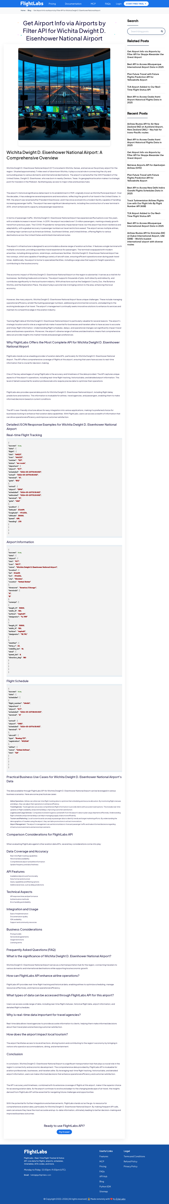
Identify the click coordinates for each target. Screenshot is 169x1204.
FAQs (108, 3)
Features (103, 1156)
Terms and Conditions (134, 1156)
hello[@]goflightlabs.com (41, 1175)
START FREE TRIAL (135, 3)
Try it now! (64, 1132)
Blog (29, 10)
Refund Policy (130, 1161)
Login (119, 3)
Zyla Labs (120, 1199)
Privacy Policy (130, 1166)
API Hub (103, 1176)
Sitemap (103, 1191)
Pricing (52, 3)
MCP (93, 3)
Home (23, 10)
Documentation (73, 3)
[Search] (162, 31)
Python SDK (105, 1186)
